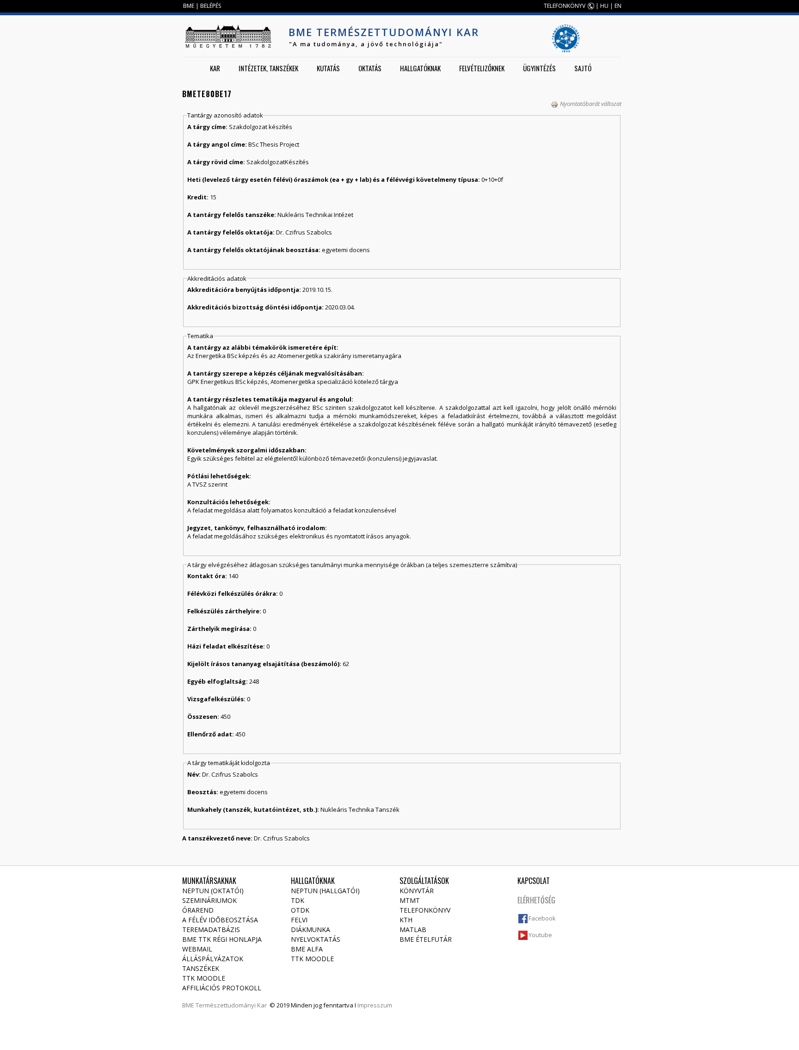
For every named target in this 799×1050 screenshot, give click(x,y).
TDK (297, 900)
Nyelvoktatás (315, 939)
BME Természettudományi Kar (384, 32)
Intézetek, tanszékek (268, 68)
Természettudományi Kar (231, 1005)
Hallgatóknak (420, 68)
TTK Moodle (203, 978)
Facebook (542, 918)
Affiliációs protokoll (221, 987)
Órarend (198, 910)
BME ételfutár (426, 939)
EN (618, 6)
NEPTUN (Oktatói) (213, 890)
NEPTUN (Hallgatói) (325, 890)
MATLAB (413, 929)
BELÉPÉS (210, 6)
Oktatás (369, 68)
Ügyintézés (539, 68)
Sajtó (582, 68)
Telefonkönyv (425, 910)
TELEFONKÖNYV (564, 6)
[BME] (228, 36)
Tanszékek (200, 968)
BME (188, 6)
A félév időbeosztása (220, 919)
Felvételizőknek (481, 68)
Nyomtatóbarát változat (590, 103)
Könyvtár (417, 890)
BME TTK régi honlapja (222, 939)
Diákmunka (310, 929)
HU (604, 6)
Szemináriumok (209, 900)
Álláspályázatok (212, 958)
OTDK (300, 910)
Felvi (299, 919)
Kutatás (328, 68)
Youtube (540, 935)
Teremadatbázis (211, 929)
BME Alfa (307, 949)
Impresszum (374, 1005)
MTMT (410, 900)
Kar (215, 68)
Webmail (197, 949)
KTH (406, 919)
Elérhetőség (536, 900)
